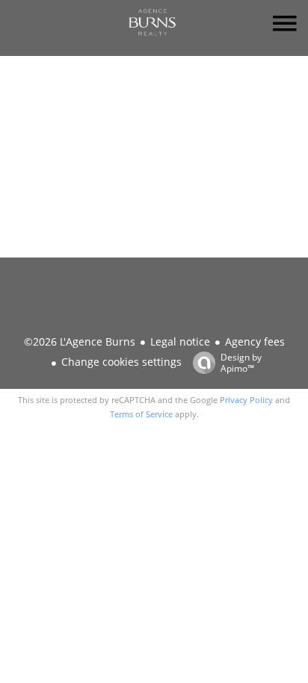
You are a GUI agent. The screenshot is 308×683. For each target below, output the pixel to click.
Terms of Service (141, 414)
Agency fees (255, 341)
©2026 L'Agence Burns (79, 341)
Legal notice (180, 341)
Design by (241, 362)
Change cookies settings (121, 362)
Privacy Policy (246, 399)
